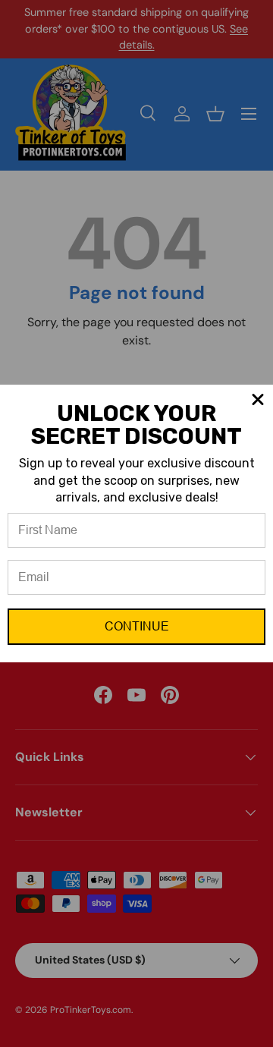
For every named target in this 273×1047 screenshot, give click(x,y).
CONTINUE (137, 626)
